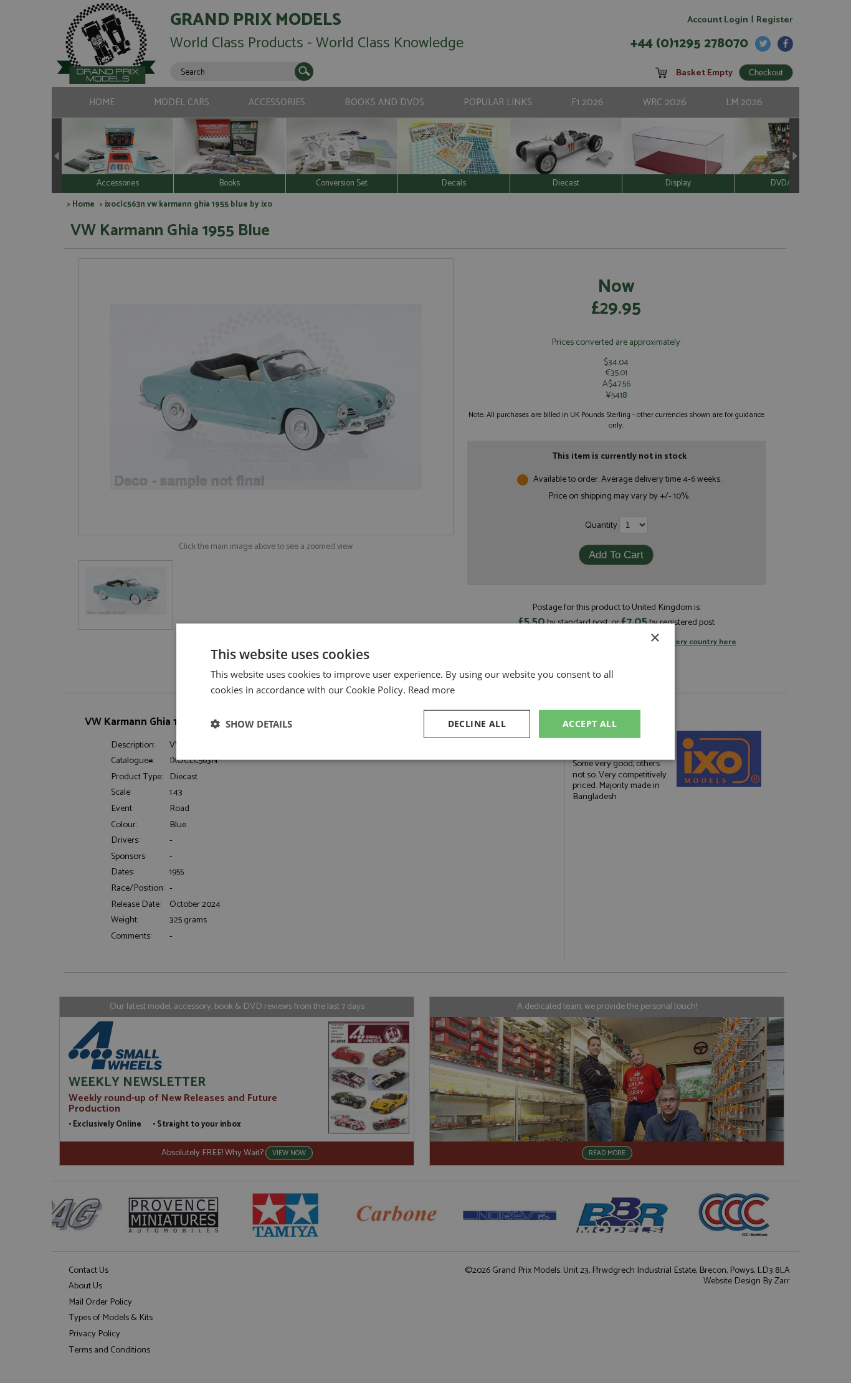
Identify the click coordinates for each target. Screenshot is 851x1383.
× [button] (654, 638)
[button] (251, 723)
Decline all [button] (477, 723)
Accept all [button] (590, 723)
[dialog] (425, 691)
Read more (431, 689)
